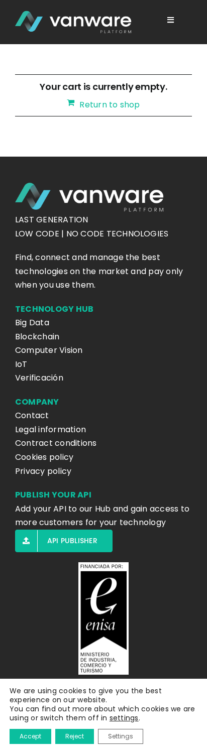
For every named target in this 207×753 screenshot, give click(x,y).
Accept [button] (30, 736)
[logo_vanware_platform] (74, 22)
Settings (120, 736)
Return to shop (109, 104)
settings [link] (124, 718)
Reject (74, 736)
